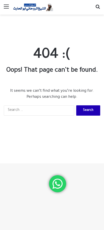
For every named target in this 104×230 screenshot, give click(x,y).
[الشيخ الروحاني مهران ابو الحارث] (33, 7)
